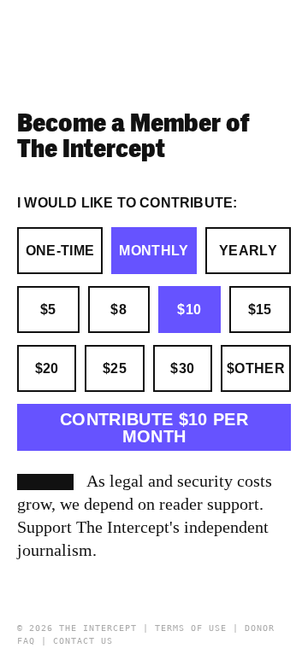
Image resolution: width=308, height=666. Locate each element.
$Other (256, 368)
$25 (115, 368)
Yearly (248, 250)
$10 (189, 309)
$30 (182, 368)
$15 (260, 309)
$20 (47, 368)
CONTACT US (83, 641)
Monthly (153, 250)
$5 (48, 309)
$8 (118, 309)
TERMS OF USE (191, 628)
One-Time (60, 250)
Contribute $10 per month (154, 428)
